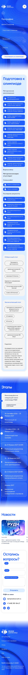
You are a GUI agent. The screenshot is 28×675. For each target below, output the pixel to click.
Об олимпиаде (6, 636)
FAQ (3, 653)
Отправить (14, 590)
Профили (4, 649)
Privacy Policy (9, 667)
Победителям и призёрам (9, 641)
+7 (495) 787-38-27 (13, 603)
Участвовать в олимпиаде (14, 57)
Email (6, 570)
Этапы (3, 645)
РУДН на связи (6, 657)
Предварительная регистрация (11, 405)
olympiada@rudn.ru (14, 599)
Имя (6, 563)
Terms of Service (19, 667)
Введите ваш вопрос (11, 577)
